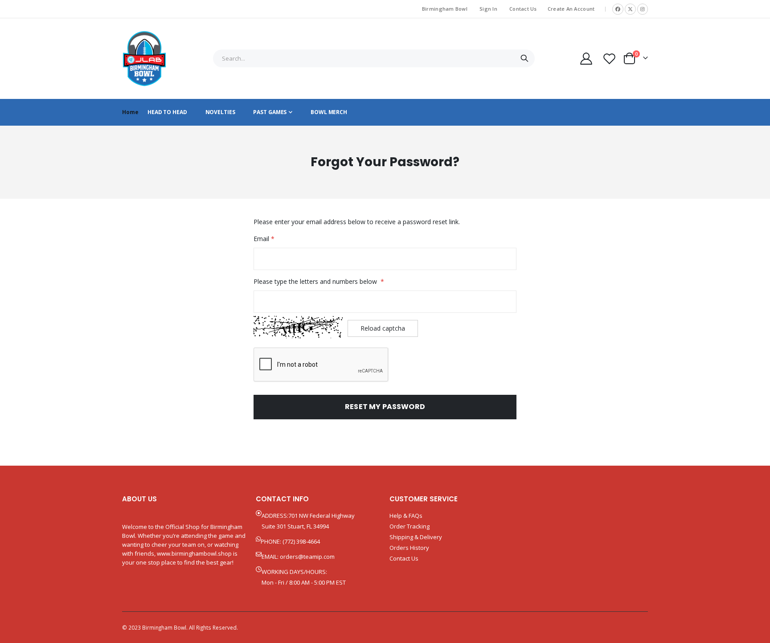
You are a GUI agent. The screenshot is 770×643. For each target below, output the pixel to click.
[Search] (524, 58)
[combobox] (374, 58)
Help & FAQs (405, 516)
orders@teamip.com (307, 557)
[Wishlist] (609, 59)
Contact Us (523, 8)
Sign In (488, 8)
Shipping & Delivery (415, 537)
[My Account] (586, 59)
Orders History (409, 548)
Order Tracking (409, 526)
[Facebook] (617, 9)
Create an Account (571, 8)
